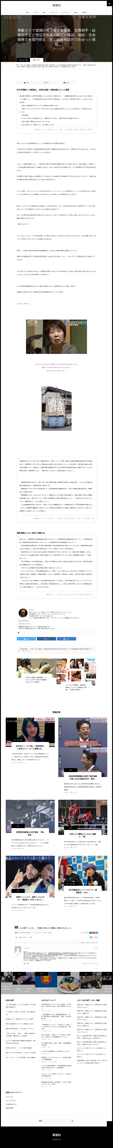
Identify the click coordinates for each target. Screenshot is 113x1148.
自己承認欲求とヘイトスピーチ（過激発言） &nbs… (83, 891)
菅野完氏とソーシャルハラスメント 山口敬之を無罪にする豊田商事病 (56, 1058)
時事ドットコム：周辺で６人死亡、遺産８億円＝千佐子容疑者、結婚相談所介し (71, 594)
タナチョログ (9, 1097)
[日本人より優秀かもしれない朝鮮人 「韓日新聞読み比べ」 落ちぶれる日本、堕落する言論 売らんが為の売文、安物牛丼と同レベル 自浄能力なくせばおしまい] (82, 817)
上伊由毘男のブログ (11, 1104)
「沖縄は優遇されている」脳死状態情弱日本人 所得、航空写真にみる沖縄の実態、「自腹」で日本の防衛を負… (56, 1016)
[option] (12, 983)
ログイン (50, 932)
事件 (56, 649)
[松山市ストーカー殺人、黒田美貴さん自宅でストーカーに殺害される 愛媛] (30, 732)
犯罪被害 (81, 649)
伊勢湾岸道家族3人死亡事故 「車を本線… (30, 833)
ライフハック (53, 12)
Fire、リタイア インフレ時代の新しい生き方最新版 (20, 1057)
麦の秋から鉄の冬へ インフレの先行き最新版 (19, 1048)
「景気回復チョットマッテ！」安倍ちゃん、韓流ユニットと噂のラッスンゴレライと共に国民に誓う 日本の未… (56, 1026)
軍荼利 (56, 5)
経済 (27, 12)
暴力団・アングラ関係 (68, 649)
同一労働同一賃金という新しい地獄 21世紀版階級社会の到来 (56, 1044)
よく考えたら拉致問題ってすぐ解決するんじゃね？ (55, 1051)
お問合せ (84, 12)
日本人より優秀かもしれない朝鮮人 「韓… (83, 835)
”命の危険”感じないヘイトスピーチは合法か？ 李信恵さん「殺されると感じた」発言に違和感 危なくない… (56, 1006)
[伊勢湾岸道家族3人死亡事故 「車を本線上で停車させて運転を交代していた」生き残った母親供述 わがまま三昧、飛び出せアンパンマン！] (30, 816)
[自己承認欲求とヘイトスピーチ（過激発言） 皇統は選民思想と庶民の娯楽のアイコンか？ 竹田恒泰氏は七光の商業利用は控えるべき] (82, 873)
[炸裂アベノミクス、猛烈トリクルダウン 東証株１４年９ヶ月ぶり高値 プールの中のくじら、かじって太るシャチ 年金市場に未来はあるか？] (30, 877)
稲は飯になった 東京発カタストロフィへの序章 (19, 1019)
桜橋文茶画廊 (9, 1108)
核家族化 (76, 649)
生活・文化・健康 (23, 60)
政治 (44, 12)
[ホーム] (17, 64)
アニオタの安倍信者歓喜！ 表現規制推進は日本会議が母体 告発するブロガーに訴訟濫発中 (56, 1066)
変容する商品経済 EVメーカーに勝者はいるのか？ (20, 1024)
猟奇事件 (52, 649)
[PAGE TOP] (109, 1123)
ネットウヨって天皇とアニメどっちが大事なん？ (90, 1048)
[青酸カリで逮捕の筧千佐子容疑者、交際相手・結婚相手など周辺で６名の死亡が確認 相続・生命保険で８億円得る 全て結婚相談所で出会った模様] (36, 668)
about (75, 12)
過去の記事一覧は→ (24, 621)
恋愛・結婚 (60, 649)
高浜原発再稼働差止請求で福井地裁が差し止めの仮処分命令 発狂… (83, 777)
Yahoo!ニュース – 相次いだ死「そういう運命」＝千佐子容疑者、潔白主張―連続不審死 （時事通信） (65, 129)
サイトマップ (65, 12)
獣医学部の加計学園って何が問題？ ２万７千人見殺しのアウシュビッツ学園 (56, 1083)
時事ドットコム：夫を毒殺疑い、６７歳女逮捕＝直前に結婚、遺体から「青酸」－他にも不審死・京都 (65, 518)
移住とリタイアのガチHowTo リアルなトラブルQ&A (21, 1052)
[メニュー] (109, 3)
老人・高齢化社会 (45, 649)
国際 (49, 1010)
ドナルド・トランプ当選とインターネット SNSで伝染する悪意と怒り (56, 1075)
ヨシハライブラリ (11, 1100)
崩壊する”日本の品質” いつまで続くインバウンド (20, 1028)
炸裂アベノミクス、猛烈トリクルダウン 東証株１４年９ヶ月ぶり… (30, 898)
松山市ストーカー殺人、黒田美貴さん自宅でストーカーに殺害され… (30, 747)
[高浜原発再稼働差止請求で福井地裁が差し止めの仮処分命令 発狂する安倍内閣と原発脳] (82, 747)
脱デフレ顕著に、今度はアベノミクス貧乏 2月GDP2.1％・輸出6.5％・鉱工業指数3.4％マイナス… (56, 1036)
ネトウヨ (35, 12)
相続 (85, 649)
